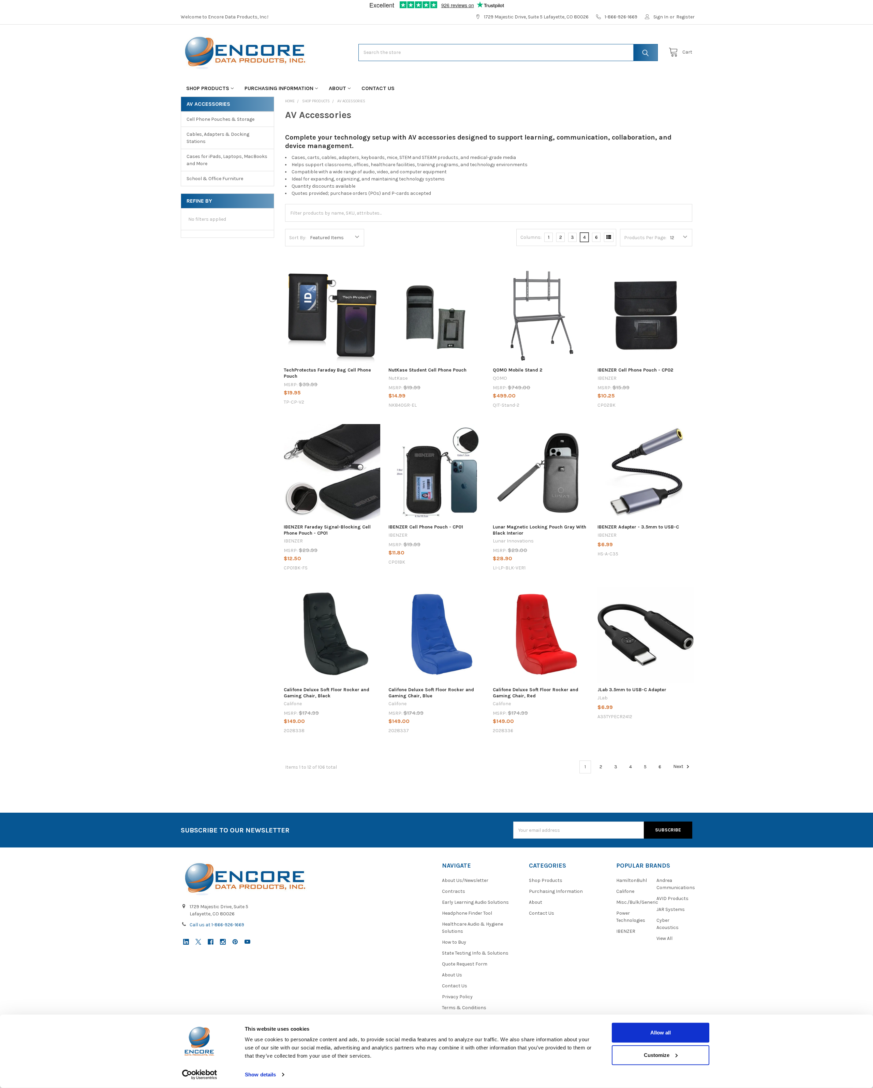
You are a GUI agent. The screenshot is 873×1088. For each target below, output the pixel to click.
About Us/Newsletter (465, 880)
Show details (260, 1074)
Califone (625, 891)
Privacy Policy (457, 997)
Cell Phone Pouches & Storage (220, 119)
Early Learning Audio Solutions (475, 902)
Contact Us (378, 88)
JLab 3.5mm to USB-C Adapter (631, 690)
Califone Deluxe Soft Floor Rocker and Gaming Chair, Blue (431, 693)
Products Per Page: (645, 238)
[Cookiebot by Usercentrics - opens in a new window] (200, 1075)
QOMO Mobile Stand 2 (517, 370)
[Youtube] (247, 942)
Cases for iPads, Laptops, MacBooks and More (227, 160)
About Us (452, 975)
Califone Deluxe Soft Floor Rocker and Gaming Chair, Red (535, 693)
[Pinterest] (235, 942)
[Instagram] (223, 942)
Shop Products (207, 88)
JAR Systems (670, 909)
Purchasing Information (279, 88)
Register (685, 17)
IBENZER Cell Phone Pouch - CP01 (425, 527)
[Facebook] (210, 942)
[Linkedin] (186, 942)
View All (664, 938)
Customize (656, 1055)
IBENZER (625, 931)
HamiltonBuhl (631, 880)
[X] (198, 942)
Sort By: (297, 238)
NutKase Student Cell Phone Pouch (427, 370)
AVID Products (672, 898)
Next (678, 767)
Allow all (660, 1032)
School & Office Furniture (215, 179)
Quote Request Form (464, 964)
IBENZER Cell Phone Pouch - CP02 (635, 370)
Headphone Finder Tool (467, 913)
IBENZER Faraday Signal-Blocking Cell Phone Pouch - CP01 (327, 530)
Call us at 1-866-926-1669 (217, 925)
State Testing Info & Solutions (475, 953)
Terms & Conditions (464, 1008)
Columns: (531, 237)
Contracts (453, 891)
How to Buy (454, 942)
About (337, 88)
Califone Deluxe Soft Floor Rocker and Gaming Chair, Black (326, 693)
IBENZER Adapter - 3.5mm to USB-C (638, 527)
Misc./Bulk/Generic (637, 902)
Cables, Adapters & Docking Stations (218, 137)
